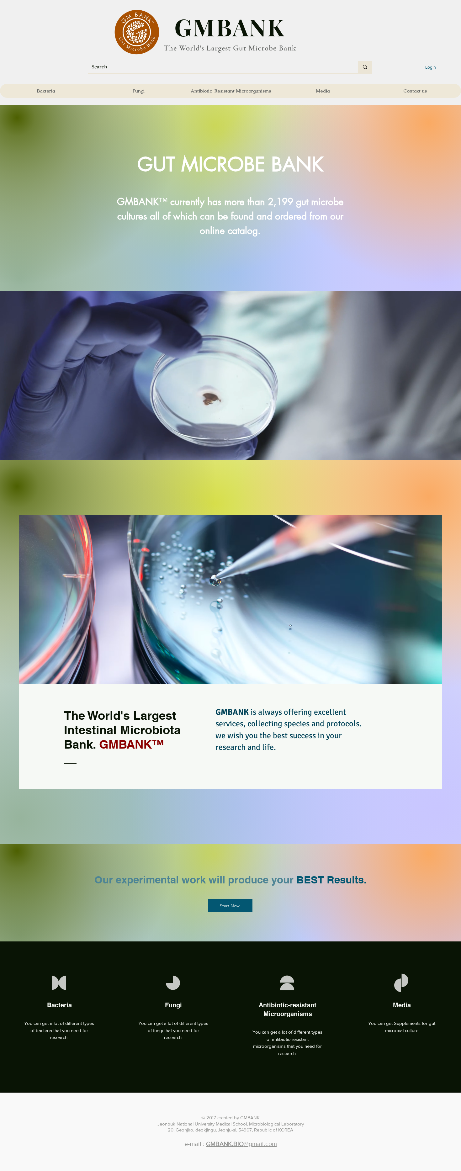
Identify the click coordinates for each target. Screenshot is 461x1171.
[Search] (365, 67)
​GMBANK (229, 26)
